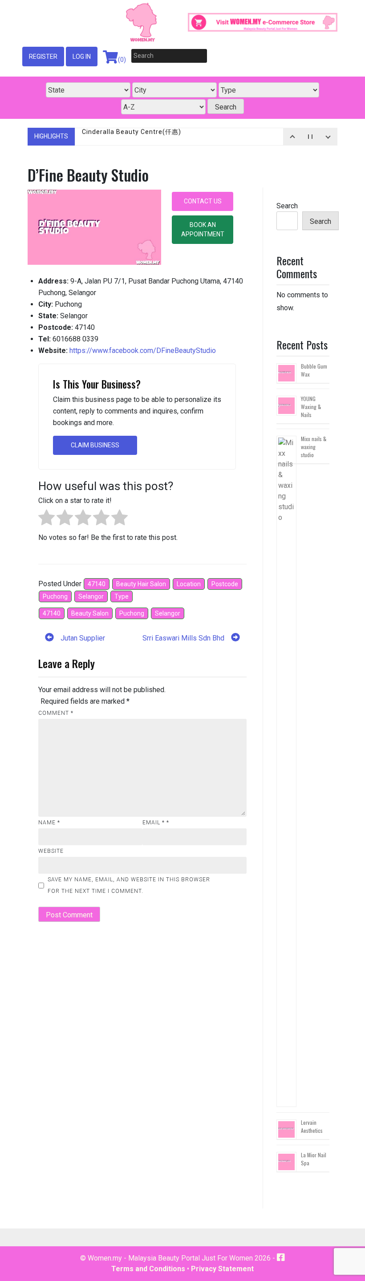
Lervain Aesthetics (312, 1126)
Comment (55, 713)
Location (189, 584)
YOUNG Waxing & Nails (311, 406)
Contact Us (203, 201)
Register (43, 56)
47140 (96, 584)
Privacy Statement (222, 1269)
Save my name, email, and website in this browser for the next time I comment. (129, 885)
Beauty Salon (90, 613)
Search (287, 206)
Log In (82, 56)
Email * (155, 822)
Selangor (91, 596)
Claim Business (95, 445)
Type (121, 596)
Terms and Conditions (148, 1269)
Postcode (224, 584)
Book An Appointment (202, 229)
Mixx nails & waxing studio (313, 446)
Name (49, 822)
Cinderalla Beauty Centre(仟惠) (131, 136)
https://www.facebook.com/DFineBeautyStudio (142, 350)
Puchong (55, 596)
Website (51, 851)
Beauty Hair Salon (141, 584)
